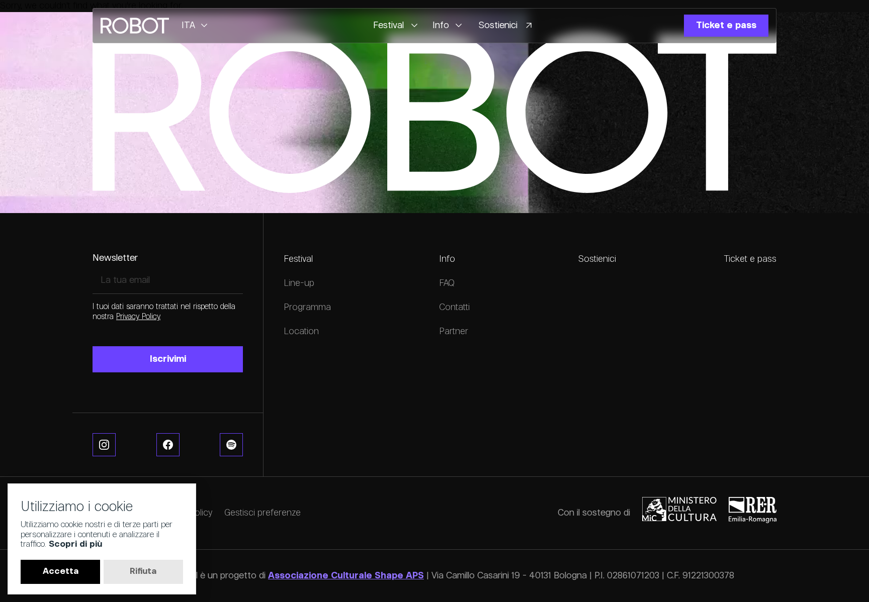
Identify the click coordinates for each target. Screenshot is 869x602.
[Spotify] (231, 444)
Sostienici (597, 259)
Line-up (299, 283)
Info (447, 259)
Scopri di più (75, 544)
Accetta (60, 571)
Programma (307, 308)
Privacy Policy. (138, 317)
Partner (453, 332)
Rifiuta (143, 571)
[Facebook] (168, 444)
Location (301, 332)
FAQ (447, 283)
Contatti (454, 308)
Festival (298, 259)
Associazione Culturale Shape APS (346, 576)
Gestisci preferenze (262, 513)
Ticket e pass (750, 259)
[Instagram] (104, 444)
